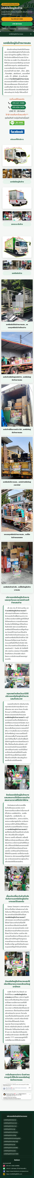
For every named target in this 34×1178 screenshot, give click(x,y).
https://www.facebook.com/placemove (17, 1171)
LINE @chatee (17, 24)
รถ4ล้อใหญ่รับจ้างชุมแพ (9, 1144)
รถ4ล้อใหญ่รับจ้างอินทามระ (10, 1126)
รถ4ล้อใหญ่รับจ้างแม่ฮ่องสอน (11, 1132)
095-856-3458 (18, 107)
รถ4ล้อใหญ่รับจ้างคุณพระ (10, 1151)
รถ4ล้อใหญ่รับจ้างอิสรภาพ (10, 1120)
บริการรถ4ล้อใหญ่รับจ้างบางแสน (17, 1116)
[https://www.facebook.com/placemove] (4, 1171)
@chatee (13, 1168)
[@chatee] (4, 1168)
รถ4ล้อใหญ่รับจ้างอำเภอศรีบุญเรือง (12, 1138)
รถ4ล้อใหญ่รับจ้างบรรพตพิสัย (11, 1148)
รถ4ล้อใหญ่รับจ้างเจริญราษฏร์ (11, 1141)
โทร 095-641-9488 (17, 19)
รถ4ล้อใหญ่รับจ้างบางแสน (16, 34)
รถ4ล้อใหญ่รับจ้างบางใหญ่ (10, 1135)
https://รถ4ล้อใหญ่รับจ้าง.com (14, 1174)
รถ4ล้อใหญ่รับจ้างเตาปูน (9, 1129)
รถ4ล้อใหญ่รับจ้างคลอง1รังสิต (11, 1154)
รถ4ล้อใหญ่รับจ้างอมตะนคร (10, 1123)
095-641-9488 (18, 103)
